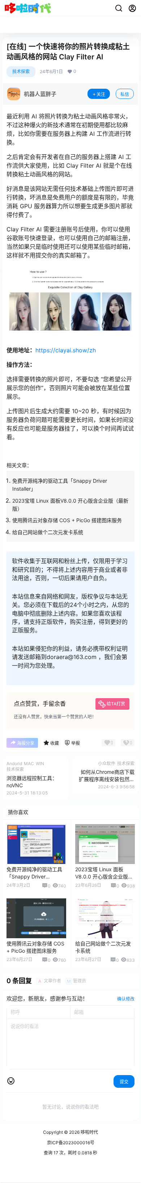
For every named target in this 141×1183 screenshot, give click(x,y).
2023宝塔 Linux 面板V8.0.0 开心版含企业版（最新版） (101, 876)
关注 (101, 94)
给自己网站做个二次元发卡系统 (47, 532)
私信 (124, 94)
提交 (124, 1082)
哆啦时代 (89, 1132)
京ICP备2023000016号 (70, 1142)
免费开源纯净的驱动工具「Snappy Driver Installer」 (34, 876)
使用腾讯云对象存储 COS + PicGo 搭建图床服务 (67, 520)
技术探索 (21, 71)
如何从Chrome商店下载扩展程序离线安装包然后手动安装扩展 (106, 779)
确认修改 (125, 999)
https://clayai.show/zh (65, 350)
